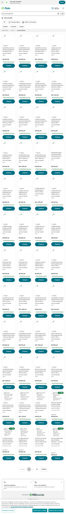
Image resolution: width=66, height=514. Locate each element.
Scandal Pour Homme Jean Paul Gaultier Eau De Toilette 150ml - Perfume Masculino (41, 49)
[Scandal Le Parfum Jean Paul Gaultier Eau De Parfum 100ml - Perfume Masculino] (8, 110)
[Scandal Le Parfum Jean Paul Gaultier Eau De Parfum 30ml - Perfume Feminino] (41, 110)
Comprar (8, 65)
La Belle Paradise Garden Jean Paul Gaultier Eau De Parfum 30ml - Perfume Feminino (56, 228)
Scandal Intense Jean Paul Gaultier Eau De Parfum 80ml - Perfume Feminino (57, 264)
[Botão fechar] (2, 2)
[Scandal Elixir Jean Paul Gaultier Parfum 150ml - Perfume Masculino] (57, 289)
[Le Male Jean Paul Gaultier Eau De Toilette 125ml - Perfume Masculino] (57, 182)
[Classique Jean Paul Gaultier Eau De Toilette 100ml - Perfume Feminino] (41, 253)
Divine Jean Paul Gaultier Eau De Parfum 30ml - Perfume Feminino (24, 264)
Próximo (44, 469)
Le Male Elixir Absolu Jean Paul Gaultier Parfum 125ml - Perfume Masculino (24, 371)
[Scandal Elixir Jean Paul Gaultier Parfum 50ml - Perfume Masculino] (25, 325)
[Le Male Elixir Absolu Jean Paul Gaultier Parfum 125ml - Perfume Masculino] (25, 360)
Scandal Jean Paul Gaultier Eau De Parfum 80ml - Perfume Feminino (56, 121)
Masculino (13, 26)
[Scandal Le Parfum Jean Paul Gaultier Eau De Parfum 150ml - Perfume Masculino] (57, 75)
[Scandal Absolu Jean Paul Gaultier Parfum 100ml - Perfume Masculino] (25, 39)
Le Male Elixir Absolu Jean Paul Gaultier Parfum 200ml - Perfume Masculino (7, 371)
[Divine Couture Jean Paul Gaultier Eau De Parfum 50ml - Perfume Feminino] (57, 360)
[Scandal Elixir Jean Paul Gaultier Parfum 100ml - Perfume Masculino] (8, 325)
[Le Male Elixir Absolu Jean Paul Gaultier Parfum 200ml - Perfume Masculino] (8, 360)
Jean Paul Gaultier (6, 53)
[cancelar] (58, 13)
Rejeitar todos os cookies (56, 510)
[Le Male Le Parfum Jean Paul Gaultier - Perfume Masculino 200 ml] (8, 432)
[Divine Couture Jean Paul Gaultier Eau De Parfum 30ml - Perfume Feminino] (8, 396)
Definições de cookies (8, 510)
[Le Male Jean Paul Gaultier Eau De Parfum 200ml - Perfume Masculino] (41, 182)
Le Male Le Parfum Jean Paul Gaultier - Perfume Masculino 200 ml (7, 440)
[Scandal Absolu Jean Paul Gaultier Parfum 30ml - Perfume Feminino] (41, 146)
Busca (12, 30)
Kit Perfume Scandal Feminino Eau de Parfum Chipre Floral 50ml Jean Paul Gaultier (40, 440)
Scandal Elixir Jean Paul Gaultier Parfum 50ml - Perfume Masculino (25, 335)
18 (36, 469)
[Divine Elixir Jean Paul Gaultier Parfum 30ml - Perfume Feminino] (41, 396)
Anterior (22, 469)
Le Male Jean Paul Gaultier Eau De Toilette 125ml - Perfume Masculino (56, 192)
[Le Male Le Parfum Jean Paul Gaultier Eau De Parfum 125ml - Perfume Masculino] (8, 75)
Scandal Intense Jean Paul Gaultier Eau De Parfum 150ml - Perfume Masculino (24, 299)
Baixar (62, 2)
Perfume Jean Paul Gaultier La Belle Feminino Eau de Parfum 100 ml (56, 404)
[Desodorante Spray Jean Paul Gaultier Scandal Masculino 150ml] (57, 146)
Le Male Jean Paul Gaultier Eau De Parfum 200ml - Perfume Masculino (40, 190)
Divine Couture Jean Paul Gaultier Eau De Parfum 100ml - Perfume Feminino (40, 371)
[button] (2, 2)
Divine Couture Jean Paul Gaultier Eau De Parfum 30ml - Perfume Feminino (7, 406)
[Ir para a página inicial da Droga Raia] (5, 8)
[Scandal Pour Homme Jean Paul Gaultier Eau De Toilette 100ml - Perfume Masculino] (8, 39)
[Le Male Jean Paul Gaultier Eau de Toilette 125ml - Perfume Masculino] (25, 432)
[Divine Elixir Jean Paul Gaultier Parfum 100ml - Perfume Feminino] (25, 396)
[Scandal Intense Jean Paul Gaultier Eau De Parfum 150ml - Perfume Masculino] (25, 289)
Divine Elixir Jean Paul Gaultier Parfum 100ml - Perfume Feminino (25, 406)
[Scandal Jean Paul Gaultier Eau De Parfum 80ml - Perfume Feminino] (57, 110)
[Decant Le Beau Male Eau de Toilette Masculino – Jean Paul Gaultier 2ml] (57, 432)
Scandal (21, 26)
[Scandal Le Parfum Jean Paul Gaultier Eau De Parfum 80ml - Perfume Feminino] (25, 110)
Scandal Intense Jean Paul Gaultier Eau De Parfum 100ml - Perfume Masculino (40, 299)
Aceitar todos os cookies (39, 510)
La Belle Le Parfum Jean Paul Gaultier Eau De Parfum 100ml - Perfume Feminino (41, 85)
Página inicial (5, 30)
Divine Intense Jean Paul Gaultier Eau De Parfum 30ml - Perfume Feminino (56, 335)
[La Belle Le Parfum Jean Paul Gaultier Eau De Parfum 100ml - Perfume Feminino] (41, 75)
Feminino (5, 26)
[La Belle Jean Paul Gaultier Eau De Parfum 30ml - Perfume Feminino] (41, 218)
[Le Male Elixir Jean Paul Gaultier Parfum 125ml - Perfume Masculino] (25, 75)
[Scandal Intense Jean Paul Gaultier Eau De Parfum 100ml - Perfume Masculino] (41, 289)
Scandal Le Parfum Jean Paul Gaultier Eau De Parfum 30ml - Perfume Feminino (41, 121)
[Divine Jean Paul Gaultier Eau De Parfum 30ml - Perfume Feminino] (25, 253)
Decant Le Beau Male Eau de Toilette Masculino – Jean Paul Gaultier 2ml (57, 440)
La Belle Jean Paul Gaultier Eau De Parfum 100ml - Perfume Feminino (24, 228)
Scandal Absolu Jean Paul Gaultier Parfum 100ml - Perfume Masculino (24, 49)
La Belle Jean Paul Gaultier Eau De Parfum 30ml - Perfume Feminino (40, 228)
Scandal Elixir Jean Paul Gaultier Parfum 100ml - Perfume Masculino (8, 335)
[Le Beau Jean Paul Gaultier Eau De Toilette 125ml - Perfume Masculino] (25, 182)
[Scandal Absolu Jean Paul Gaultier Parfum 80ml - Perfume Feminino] (25, 146)
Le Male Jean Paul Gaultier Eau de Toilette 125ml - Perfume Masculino (24, 440)
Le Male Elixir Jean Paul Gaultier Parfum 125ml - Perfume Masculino (25, 85)
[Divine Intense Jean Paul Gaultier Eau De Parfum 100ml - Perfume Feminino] (41, 325)
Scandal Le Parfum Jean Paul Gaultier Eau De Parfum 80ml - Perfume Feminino (25, 121)
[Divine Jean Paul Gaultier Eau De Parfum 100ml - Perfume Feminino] (8, 253)
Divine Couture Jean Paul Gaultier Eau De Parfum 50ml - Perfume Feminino (56, 371)
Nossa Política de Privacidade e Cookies (22, 507)
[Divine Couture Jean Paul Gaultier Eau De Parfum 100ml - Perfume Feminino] (41, 360)
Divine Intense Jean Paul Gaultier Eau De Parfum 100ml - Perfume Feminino (40, 335)
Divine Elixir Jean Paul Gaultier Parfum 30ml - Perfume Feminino (41, 406)
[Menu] (63, 8)
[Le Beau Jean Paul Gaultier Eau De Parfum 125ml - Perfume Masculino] (57, 39)
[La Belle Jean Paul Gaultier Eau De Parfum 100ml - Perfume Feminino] (25, 218)
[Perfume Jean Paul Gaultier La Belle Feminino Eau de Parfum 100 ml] (57, 396)
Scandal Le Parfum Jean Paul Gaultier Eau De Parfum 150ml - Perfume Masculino (57, 85)
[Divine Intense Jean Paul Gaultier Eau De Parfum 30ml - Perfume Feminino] (57, 325)
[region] (33, 506)
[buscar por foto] (62, 13)
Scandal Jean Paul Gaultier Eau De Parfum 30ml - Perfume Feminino (7, 156)
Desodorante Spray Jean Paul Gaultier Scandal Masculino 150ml (56, 154)
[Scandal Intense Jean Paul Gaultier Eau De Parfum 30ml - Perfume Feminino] (8, 289)
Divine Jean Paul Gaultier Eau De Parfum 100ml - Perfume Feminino (7, 264)
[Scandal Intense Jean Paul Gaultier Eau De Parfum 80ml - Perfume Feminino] (57, 253)
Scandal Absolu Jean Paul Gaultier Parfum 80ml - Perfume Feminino (24, 156)
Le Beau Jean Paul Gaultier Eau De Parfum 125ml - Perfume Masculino (56, 49)
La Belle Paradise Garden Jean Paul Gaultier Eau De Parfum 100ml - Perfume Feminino (7, 228)
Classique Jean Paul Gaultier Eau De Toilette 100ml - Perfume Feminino (40, 264)
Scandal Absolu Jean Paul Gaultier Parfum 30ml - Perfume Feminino (40, 156)
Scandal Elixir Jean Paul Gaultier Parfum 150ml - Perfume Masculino (57, 299)
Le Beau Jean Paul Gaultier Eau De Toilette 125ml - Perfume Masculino (24, 192)
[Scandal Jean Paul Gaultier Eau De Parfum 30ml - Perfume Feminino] (8, 146)
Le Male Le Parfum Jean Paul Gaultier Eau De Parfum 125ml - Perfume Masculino (8, 85)
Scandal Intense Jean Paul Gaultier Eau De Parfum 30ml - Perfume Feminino (8, 299)
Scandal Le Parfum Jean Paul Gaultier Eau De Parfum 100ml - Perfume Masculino (8, 121)
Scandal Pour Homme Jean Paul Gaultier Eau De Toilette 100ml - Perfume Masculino (8, 49)
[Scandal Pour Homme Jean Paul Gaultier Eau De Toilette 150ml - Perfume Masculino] (41, 39)
